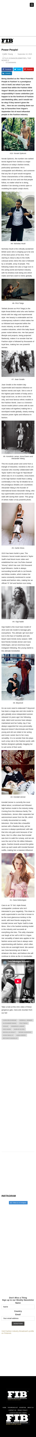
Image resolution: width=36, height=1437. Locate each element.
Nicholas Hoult (9, 1032)
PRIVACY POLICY (23, 1410)
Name (18, 1303)
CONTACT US (12, 1410)
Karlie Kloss (19, 1029)
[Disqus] (18, 1070)
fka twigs (23, 1023)
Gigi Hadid (7, 1029)
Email (18, 1314)
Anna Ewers (21, 1035)
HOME (4, 1407)
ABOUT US (30, 1407)
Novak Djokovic (25, 1032)
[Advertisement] (18, 18)
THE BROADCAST (13, 1407)
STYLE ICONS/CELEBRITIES (14, 58)
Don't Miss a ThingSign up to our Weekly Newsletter (18, 1299)
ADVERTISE (22, 1407)
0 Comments (11, 62)
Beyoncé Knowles (10, 1038)
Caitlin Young (7, 54)
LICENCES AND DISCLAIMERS (18, 1413)
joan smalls (8, 1035)
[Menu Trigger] (32, 5)
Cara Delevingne (9, 1020)
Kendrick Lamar (17, 1026)
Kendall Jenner (26, 1020)
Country (18, 1311)
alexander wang (9, 1023)
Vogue (5, 1026)
